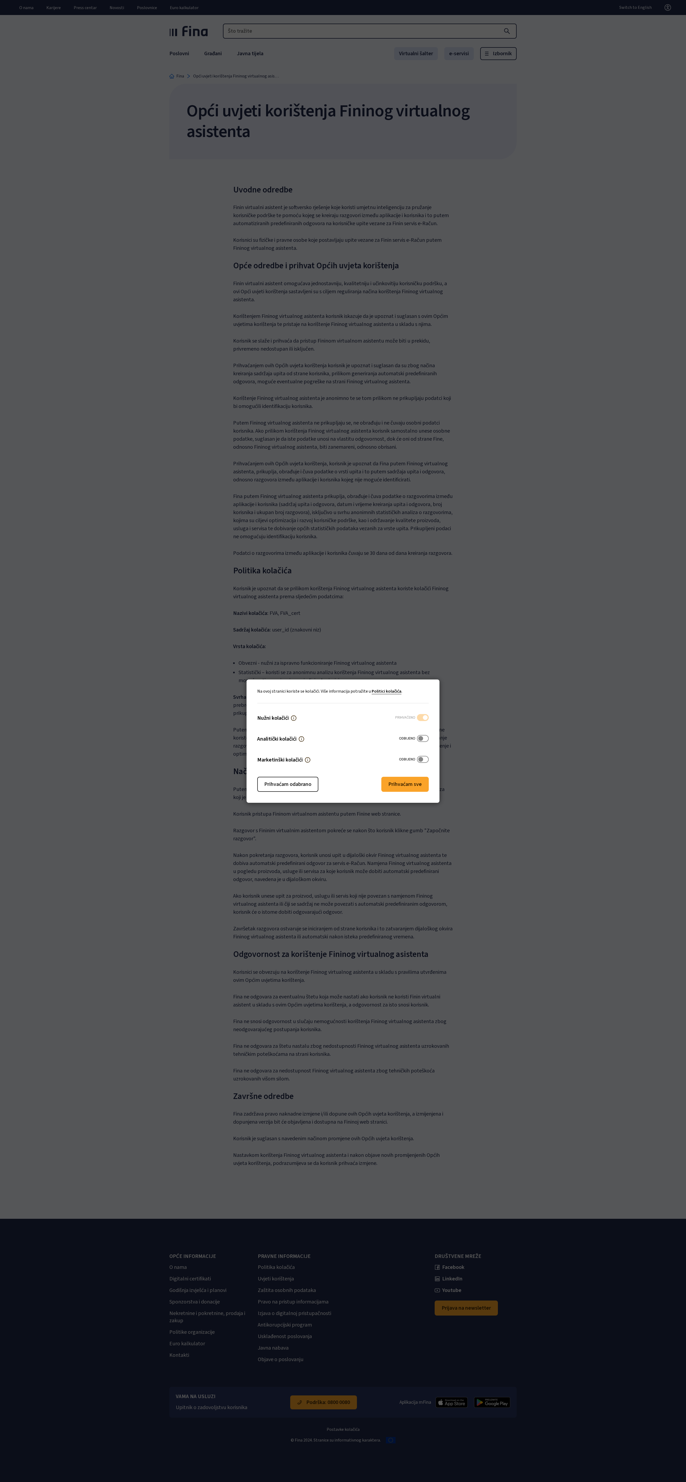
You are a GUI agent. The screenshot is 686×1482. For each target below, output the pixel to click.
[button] (293, 718)
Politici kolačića (386, 691)
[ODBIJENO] (423, 739)
